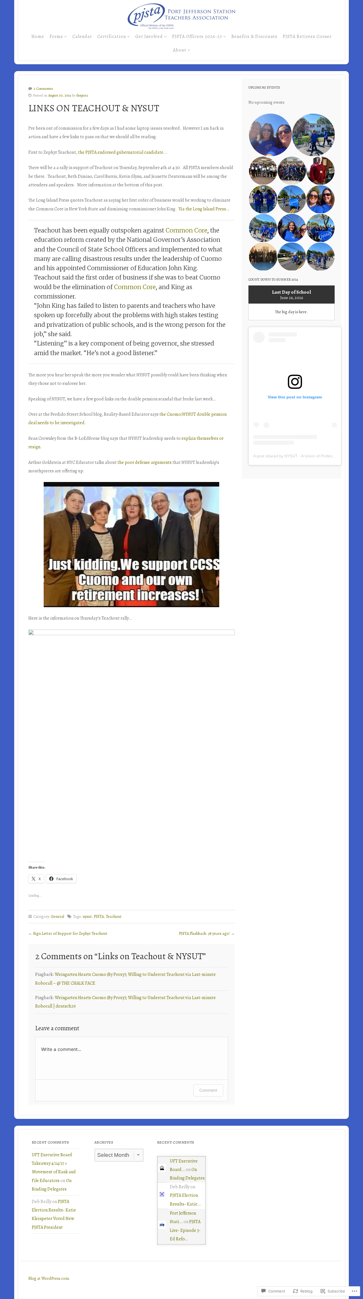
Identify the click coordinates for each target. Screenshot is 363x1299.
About (179, 50)
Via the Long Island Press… (203, 209)
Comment (208, 1090)
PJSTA (99, 916)
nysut (87, 916)
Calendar (82, 36)
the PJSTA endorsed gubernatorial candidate (120, 152)
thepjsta (82, 95)
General (57, 916)
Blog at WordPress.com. (49, 1278)
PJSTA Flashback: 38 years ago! (204, 933)
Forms (56, 36)
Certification (111, 36)
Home (37, 36)
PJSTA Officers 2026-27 (197, 36)
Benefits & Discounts (254, 36)
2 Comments (43, 88)
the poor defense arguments (144, 462)
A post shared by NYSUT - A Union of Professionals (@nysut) (307, 456)
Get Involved (149, 36)
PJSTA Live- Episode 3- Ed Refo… (185, 1230)
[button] (270, 135)
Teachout (114, 916)
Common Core (186, 230)
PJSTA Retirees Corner (307, 36)
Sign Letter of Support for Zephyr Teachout (70, 933)
